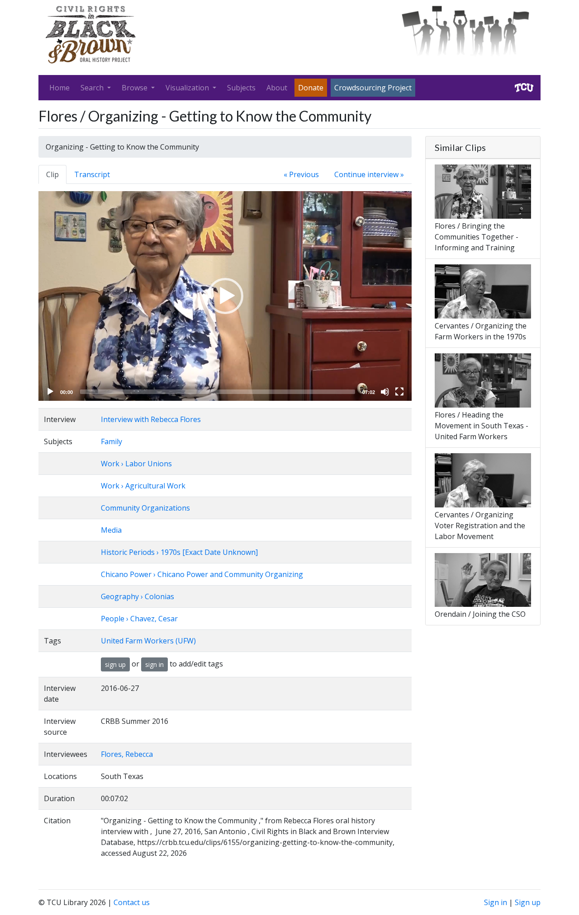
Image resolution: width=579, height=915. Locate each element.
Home (59, 88)
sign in (154, 664)
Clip (52, 174)
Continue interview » (369, 174)
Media (111, 530)
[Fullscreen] (399, 391)
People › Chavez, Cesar (139, 619)
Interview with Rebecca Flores (151, 419)
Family (111, 441)
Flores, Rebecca (127, 754)
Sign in (495, 902)
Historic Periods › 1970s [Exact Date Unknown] (179, 552)
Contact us (132, 902)
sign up (115, 664)
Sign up (528, 902)
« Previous (301, 174)
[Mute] (384, 391)
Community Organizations (145, 508)
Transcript (92, 174)
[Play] (50, 391)
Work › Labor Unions (136, 464)
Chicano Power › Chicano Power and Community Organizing (202, 574)
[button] (225, 296)
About (276, 88)
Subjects (241, 88)
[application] (225, 296)
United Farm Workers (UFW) (148, 641)
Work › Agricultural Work (143, 486)
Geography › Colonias (137, 596)
